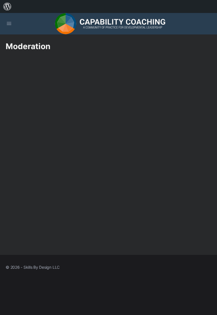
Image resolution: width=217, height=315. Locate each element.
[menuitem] (7, 6)
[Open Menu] (9, 23)
